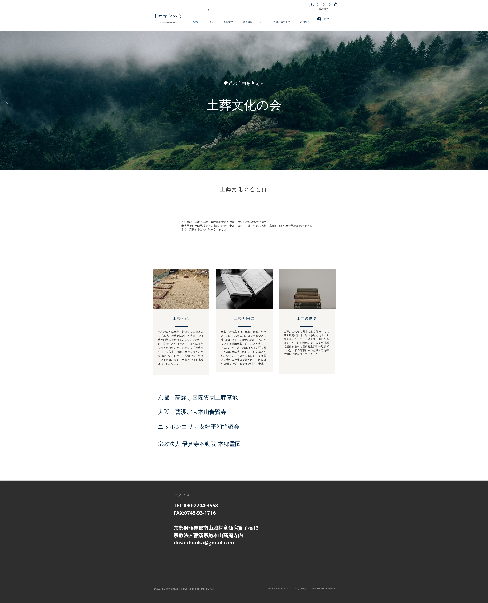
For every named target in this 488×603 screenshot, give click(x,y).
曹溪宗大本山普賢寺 (200, 412)
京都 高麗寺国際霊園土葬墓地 (198, 397)
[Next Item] (481, 100)
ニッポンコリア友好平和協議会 (198, 426)
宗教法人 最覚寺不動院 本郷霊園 (199, 444)
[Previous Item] (6, 100)
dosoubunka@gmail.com (204, 542)
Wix (212, 588)
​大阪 (166, 412)
